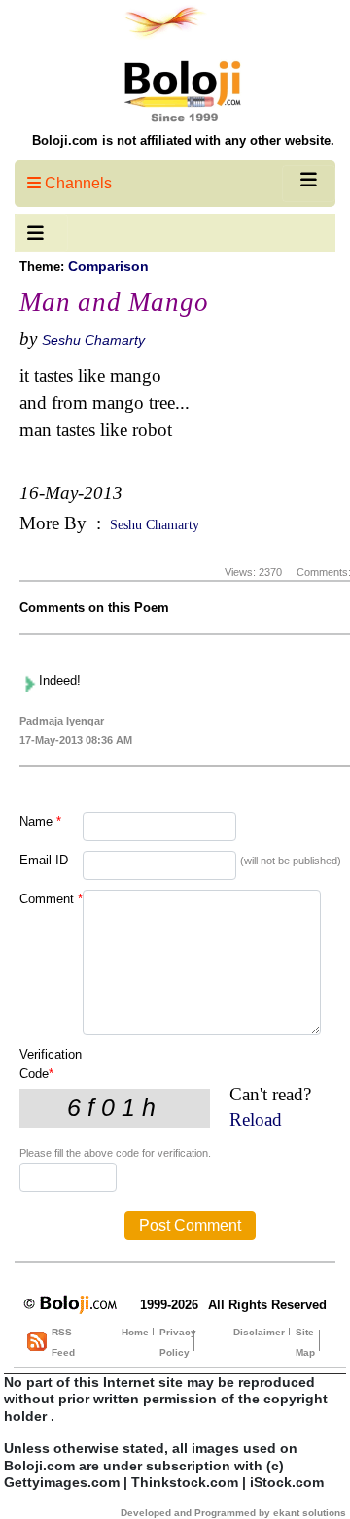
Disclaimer (259, 1332)
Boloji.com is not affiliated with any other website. (183, 140)
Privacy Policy (177, 1342)
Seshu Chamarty (93, 340)
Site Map (305, 1342)
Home (135, 1332)
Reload (255, 1119)
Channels (76, 183)
